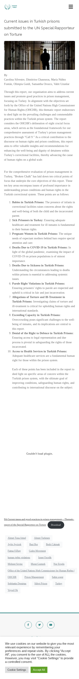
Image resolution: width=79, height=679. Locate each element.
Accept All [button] (39, 669)
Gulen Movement (37, 550)
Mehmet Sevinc (15, 564)
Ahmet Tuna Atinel (17, 538)
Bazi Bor (33, 544)
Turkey (58, 583)
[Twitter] (39, 625)
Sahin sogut (57, 577)
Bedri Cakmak (53, 544)
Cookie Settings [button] (16, 669)
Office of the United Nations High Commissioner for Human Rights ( (41, 570)
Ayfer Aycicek (14, 544)
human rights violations (19, 557)
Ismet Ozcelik (44, 557)
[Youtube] (50, 625)
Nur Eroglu (58, 564)
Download (56, 525)
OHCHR (12, 577)
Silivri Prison (40, 583)
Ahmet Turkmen (42, 538)
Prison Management (34, 577)
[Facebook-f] (28, 625)
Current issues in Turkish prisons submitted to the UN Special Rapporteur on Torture (39, 28)
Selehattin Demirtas (17, 583)
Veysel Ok (13, 590)
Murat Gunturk (38, 564)
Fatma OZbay (14, 550)
